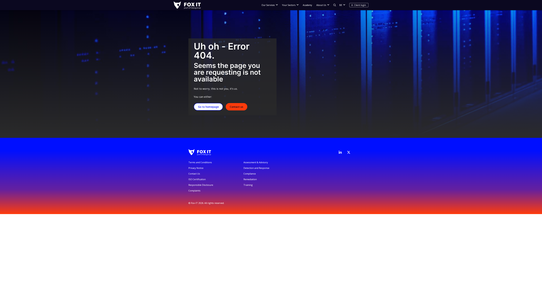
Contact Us (194, 173)
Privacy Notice (195, 168)
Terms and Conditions (200, 162)
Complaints (194, 190)
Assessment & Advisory (255, 162)
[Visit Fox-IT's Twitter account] (348, 152)
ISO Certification (197, 179)
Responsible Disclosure (200, 185)
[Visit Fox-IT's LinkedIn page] (340, 152)
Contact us (236, 106)
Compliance (249, 173)
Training (248, 185)
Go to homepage (208, 106)
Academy (307, 5)
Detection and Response (256, 168)
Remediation (250, 179)
